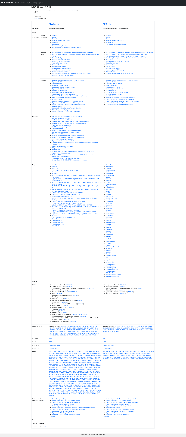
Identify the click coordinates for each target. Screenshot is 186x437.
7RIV (117, 357)
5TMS (87, 380)
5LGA (57, 376)
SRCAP (57, 335)
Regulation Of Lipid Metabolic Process (62, 89)
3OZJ (74, 357)
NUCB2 (150, 328)
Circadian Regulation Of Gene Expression (63, 94)
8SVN (149, 357)
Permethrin (109, 243)
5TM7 (57, 380)
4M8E (66, 361)
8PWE (50, 394)
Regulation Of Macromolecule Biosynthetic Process (120, 406)
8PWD (98, 392)
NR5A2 (146, 328)
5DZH (53, 371)
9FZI (147, 359)
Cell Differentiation (111, 90)
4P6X (88, 361)
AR (75, 326)
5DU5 (64, 367)
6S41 (146, 354)
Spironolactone (110, 175)
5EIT (94, 371)
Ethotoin (108, 193)
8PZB (75, 394)
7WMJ (50, 392)
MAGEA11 (56, 331)
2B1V (53, 354)
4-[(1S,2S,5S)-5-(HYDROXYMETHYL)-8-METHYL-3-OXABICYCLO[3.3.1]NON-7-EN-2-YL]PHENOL (76, 176)
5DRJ (53, 367)
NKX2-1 (66, 331)
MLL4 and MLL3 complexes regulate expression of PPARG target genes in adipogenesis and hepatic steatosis (72, 152)
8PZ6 (62, 394)
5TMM (72, 380)
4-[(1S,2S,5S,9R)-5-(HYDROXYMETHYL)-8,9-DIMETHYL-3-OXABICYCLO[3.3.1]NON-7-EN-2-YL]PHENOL (76, 179)
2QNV (124, 352)
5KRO (50, 376)
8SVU (125, 359)
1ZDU (93, 352)
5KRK (89, 374)
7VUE (79, 390)
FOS (65, 330)
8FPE (145, 357)
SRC (147, 330)
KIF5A (92, 330)
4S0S (148, 352)
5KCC (87, 373)
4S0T (152, 352)
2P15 (77, 354)
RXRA (91, 333)
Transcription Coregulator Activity (61, 59)
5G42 (50, 373)
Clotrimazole (109, 172)
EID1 (85, 328)
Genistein (54, 167)
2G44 (66, 354)
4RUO (50, 364)
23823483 (65, 302)
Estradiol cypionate (57, 222)
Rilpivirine (108, 254)
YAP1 (117, 331)
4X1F (104, 354)
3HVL (131, 352)
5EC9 (80, 371)
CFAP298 (55, 328)
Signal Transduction (111, 85)
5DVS (79, 367)
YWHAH (94, 335)
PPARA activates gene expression (61, 125)
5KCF (98, 373)
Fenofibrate (109, 203)
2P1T (80, 354)
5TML (68, 380)
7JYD (64, 388)
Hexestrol (108, 250)
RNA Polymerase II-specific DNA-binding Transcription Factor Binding (71, 73)
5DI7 (57, 366)
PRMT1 (74, 333)
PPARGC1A (111, 330)
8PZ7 (65, 394)
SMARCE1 (52, 335)
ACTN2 (63, 326)
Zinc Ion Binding (110, 66)
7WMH (99, 390)
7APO (95, 387)
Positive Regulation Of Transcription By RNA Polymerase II (68, 104)
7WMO (63, 392)
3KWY (99, 355)
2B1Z (57, 354)
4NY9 (145, 352)
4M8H (70, 361)
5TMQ (79, 380)
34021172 (75, 295)
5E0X (64, 371)
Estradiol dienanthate (58, 224)
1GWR (54, 352)
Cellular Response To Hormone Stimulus (63, 92)
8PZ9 (72, 394)
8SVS (118, 359)
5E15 (70, 371)
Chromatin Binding (57, 58)
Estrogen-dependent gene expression (62, 146)
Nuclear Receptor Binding (59, 66)
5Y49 (72, 383)
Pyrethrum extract (111, 255)
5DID (60, 366)
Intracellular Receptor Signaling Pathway (117, 92)
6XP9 (104, 355)
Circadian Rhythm (57, 83)
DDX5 (74, 328)
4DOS (50, 359)
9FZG (140, 359)
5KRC (72, 374)
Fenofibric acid (110, 262)
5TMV (98, 380)
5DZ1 (96, 369)
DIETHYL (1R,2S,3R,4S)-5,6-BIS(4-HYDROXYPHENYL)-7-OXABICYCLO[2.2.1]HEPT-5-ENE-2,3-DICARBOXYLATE (76, 207)
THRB (77, 335)
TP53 (81, 335)
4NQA (77, 361)
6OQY (54, 387)
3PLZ (81, 357)
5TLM (60, 378)
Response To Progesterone (59, 90)
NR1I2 (107, 23)
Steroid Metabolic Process (113, 87)
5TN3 (61, 381)
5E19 (74, 371)
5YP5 (75, 383)
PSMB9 (79, 333)
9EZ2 (86, 394)
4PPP (64, 362)
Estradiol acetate (56, 219)
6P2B (143, 354)
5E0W (60, 371)
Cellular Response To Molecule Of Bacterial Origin (120, 104)
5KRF (75, 374)
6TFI (149, 354)
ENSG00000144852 (108, 345)
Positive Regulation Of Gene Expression (117, 89)
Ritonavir (108, 180)
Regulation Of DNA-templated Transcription (64, 82)
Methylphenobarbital (111, 198)
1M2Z (58, 352)
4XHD (115, 354)
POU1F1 (105, 330)
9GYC (96, 394)
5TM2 (90, 378)
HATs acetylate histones (58, 134)
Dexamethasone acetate (112, 276)
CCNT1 (96, 326)
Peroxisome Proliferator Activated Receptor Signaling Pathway (69, 96)
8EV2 (80, 392)
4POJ (50, 362)
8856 (104, 338)
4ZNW (90, 364)
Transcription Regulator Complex (61, 41)
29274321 (140, 288)
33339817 (81, 314)
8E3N (134, 357)
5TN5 (68, 381)
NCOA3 (123, 328)
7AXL (104, 357)
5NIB (83, 376)
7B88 (98, 387)
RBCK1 (122, 330)
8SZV (132, 359)
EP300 (89, 328)
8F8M (84, 392)
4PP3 (53, 362)
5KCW (57, 374)
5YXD (83, 383)
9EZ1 (82, 394)
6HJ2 (132, 354)
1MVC (66, 352)
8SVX (129, 359)
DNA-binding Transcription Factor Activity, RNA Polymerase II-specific (125, 56)
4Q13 (79, 362)
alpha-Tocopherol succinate (113, 273)
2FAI (63, 354)
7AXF (133, 355)
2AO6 (50, 354)
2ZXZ (50, 355)
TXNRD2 (85, 335)
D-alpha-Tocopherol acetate (113, 275)
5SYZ (90, 376)
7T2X (64, 390)
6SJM (72, 387)
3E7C (74, 355)
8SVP (107, 359)
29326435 (66, 299)
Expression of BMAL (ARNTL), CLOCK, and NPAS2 (66, 158)
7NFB (78, 388)
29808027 (83, 316)
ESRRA (51, 330)
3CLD (60, 355)
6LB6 (95, 385)
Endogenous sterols (57, 129)
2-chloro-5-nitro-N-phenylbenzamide (61, 196)
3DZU (64, 355)
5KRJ (85, 374)
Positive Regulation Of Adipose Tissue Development (66, 111)
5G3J (97, 371)
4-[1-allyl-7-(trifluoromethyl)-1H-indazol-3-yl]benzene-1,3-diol (68, 201)
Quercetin (108, 236)
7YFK (120, 357)
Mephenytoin (109, 186)
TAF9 (70, 335)
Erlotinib (108, 182)
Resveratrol (109, 233)
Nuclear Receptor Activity (113, 63)
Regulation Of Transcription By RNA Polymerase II (66, 414)
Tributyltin (54, 215)
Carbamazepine (110, 187)
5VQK (50, 383)
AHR (66, 326)
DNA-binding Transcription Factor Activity (117, 61)
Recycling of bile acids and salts (61, 118)
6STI (75, 387)
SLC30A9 (96, 333)
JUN (89, 330)
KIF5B (96, 330)
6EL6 (53, 385)
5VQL (54, 383)
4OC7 (81, 361)
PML (96, 331)
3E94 (77, 355)
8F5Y (141, 357)
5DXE (57, 369)
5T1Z (93, 376)
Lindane (108, 177)
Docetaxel (108, 224)
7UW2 (71, 390)
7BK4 (53, 388)
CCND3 (92, 326)
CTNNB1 (66, 328)
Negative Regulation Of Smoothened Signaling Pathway (67, 101)
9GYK (53, 395)
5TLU (73, 378)
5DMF (99, 366)
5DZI (57, 371)
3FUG (85, 355)
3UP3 (95, 357)
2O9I (120, 352)
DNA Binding (109, 59)
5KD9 (61, 374)
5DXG (60, 369)
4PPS (68, 362)
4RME (98, 362)
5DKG (81, 366)
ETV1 (59, 330)
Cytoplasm (55, 42)
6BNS (125, 354)
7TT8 (68, 390)
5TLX (80, 378)
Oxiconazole (109, 167)
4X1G (107, 354)
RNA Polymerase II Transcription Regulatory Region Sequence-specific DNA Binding (129, 52)
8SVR (115, 359)
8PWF (54, 394)
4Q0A (75, 362)
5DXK (64, 369)
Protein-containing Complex (59, 46)
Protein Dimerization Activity (60, 72)
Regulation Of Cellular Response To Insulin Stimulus (66, 108)
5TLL (56, 378)
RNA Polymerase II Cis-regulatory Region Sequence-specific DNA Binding (72, 52)
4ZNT (79, 364)
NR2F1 (74, 331)
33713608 (59, 293)
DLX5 (81, 328)
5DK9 (69, 366)
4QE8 (82, 362)
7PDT (96, 388)
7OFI (85, 388)
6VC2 (78, 387)
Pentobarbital (109, 174)
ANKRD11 (71, 326)
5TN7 (74, 381)
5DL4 (88, 366)
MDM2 (109, 328)
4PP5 (57, 362)
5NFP (67, 376)
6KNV (81, 385)
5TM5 (50, 380)
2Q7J (91, 354)
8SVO (104, 359)
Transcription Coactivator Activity (61, 61)
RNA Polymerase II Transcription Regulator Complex (66, 47)
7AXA (114, 355)
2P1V (87, 354)
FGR (146, 326)
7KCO (71, 388)
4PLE (95, 361)
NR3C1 (79, 331)
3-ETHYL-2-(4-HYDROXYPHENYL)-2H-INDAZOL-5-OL (67, 194)
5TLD (97, 376)
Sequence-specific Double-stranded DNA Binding (119, 73)
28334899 (68, 292)
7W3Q (86, 390)
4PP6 (60, 362)
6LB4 (89, 385)
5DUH (75, 367)
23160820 (74, 10)
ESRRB (55, 330)
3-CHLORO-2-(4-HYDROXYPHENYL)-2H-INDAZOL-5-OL (67, 193)
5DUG (72, 367)
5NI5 (74, 376)
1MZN (69, 352)
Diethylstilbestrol (56, 165)
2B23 (60, 354)
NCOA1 (113, 328)
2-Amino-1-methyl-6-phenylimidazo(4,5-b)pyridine (65, 210)
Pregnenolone (109, 234)
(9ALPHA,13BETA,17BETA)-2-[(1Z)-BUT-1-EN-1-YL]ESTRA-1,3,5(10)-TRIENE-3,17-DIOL (75, 186)
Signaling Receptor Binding (59, 63)
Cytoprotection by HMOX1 (59, 148)
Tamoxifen (109, 189)
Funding (34, 3)
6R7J (64, 387)
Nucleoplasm (55, 39)
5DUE (68, 367)
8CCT (124, 357)
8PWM (58, 394)
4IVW (91, 359)
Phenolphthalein (110, 241)
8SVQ (111, 359)
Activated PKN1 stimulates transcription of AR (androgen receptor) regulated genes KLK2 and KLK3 (75, 143)
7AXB (118, 355)
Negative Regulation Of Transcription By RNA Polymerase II (68, 80)
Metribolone (55, 168)
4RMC (90, 362)
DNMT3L (133, 326)
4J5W (138, 352)
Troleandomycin (110, 261)
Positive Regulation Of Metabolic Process (117, 404)
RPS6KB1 (127, 330)
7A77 (85, 387)
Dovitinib (108, 245)
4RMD (94, 362)
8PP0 (94, 392)
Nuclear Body (55, 44)
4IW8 (50, 361)
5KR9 (64, 374)
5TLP (66, 378)
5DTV (61, 367)
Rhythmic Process (57, 106)
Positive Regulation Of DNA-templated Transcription (120, 99)
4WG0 (61, 364)
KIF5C (50, 331)
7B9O (50, 388)
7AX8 (107, 355)
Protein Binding (56, 65)
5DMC (95, 366)
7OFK (88, 388)
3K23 (95, 355)
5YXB (79, 383)
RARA (83, 333)
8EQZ (138, 357)
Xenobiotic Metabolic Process (114, 83)
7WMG (94, 390)
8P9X (91, 392)
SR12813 (108, 238)
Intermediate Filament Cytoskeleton (116, 44)
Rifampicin (109, 205)
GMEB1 (69, 330)
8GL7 (87, 392)
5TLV (76, 378)
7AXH (140, 355)
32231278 (64, 312)
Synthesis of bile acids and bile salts (62, 120)
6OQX (50, 387)
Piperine (108, 259)
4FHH (57, 359)
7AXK (150, 355)
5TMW (50, 381)
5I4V (78, 373)
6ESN (63, 385)
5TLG (53, 378)
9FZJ (150, 359)
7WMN (58, 392)
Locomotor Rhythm (57, 99)
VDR (90, 335)
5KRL (93, 374)
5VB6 (95, 381)
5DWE (86, 367)
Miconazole (109, 208)
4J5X (141, 352)
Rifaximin (108, 219)
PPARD (55, 333)
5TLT (70, 378)
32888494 (61, 309)
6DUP (129, 354)
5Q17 (86, 376)
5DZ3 (50, 371)
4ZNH (72, 364)
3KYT (50, 357)
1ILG (104, 352)
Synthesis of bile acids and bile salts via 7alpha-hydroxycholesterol (70, 122)
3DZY (67, 355)
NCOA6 (127, 328)
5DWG (90, 367)
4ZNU (82, 364)
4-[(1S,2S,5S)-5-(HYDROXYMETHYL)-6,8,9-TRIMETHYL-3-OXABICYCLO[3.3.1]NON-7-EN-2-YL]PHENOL (76, 183)
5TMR (83, 380)
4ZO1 (93, 364)
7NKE (82, 388)
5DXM (68, 369)
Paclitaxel (108, 221)
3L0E (53, 357)
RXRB (136, 330)
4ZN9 (68, 364)
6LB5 (92, 385)
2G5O (70, 354)
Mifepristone (109, 196)
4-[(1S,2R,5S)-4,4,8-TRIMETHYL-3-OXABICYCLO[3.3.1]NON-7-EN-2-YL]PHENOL (74, 214)
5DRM (57, 367)
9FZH (143, 359)
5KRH (79, 374)
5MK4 (64, 376)
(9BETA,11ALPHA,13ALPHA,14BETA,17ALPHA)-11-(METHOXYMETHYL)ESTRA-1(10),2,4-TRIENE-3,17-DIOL (75, 190)
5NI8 (80, 376)
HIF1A (81, 330)
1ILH (107, 352)
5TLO (63, 378)
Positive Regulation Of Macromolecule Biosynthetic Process (123, 399)
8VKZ (79, 394)
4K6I (63, 361)
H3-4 (73, 330)
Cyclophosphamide (111, 184)
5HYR (74, 373)
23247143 (69, 286)
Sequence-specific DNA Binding (115, 70)
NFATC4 (137, 328)
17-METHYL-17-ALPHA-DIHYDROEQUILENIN (65, 170)
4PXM (72, 362)
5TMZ (54, 381)
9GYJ (50, 395)
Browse (22, 3)
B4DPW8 (51, 348)
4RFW (86, 362)
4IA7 (72, 359)
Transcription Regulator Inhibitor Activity (63, 75)
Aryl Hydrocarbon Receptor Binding (61, 68)
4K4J (60, 361)
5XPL (65, 383)
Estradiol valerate (57, 226)
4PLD (91, 361)
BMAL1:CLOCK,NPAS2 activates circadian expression (67, 116)
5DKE (77, 366)
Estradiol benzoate (57, 221)
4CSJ (98, 357)
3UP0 (91, 357)
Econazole (109, 212)
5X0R (121, 354)
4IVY (94, 359)
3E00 (71, 355)
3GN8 (88, 355)
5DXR (79, 369)
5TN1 (57, 381)
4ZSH (97, 364)
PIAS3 (92, 331)
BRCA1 (82, 326)
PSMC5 (117, 330)
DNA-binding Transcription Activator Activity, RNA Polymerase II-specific (126, 58)
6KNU (78, 385)
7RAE (50, 390)
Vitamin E (108, 165)
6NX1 (139, 354)
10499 (50, 338)
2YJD (97, 354)
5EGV (84, 371)
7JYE (67, 388)
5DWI (94, 367)
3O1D (63, 357)
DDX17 (71, 328)
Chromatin (54, 35)
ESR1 (92, 328)
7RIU (114, 357)
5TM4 (97, 378)
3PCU (77, 357)
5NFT (71, 376)
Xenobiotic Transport (111, 96)
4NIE (73, 361)
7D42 (57, 388)
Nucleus (54, 37)
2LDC (74, 354)
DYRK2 (138, 326)
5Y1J (69, 383)
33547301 (87, 314)
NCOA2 (54, 23)
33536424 (73, 321)
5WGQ (58, 383)
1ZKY (97, 352)
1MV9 (62, 352)
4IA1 (63, 359)
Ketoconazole (109, 201)
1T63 (76, 352)
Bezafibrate (109, 226)
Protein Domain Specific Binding (61, 70)
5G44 (56, 373)
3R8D (134, 352)
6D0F (50, 385)
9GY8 (89, 394)
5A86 (118, 354)
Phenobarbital (109, 215)
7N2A (107, 357)
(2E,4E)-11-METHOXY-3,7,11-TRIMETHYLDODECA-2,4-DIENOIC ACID (72, 205)
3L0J (57, 357)
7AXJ (147, 355)
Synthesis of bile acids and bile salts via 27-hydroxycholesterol (69, 123)
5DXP (71, 369)
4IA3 (69, 359)
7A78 (88, 387)
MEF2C (61, 331)
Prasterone (109, 229)
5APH (50, 366)
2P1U (84, 354)
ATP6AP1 (122, 326)
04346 (104, 342)
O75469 (110, 348)
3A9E (57, 355)
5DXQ (75, 369)
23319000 (80, 304)
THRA (74, 335)
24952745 (62, 311)
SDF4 (143, 330)
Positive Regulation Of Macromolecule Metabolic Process (122, 402)
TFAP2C (105, 331)
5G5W (67, 373)
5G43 (53, 373)
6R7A (61, 387)
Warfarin (108, 191)
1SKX (117, 352)
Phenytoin (108, 168)
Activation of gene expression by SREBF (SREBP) (66, 132)
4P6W (84, 361)
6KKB (70, 385)
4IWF (56, 361)
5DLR (91, 366)
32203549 (69, 285)
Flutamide (108, 179)
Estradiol (108, 194)
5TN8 (78, 381)
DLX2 (78, 328)
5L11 (53, 376)
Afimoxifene (109, 240)
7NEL (74, 388)
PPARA (51, 333)
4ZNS (75, 364)
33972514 (80, 300)
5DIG (66, 366)
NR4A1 (83, 331)
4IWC (53, 361)
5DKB (73, 366)
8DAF (73, 392)
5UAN (85, 381)
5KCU (53, 374)
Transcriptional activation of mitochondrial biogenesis (66, 130)
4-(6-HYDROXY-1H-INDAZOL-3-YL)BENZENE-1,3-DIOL (67, 203)
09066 (50, 342)
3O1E (66, 357)
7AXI (143, 355)
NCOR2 (132, 328)
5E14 (67, 371)
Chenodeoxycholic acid (112, 247)
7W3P (83, 390)
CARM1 (87, 326)
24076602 (65, 306)
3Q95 (84, 357)
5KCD (91, 373)
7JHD (60, 388)
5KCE (95, 373)
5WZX (62, 383)
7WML (54, 392)
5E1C (77, 371)
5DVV (82, 367)
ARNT (78, 326)
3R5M (88, 357)
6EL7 (56, 385)
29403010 (75, 314)
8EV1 (77, 392)
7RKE (57, 390)
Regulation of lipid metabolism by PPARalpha (64, 141)
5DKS (84, 366)
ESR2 (96, 328)
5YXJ (86, 383)
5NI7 (77, 376)
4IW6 (97, 359)
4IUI (82, 359)
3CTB (127, 352)
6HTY (136, 354)
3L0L (60, 357)
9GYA (93, 394)
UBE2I (109, 331)
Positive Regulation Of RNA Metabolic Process (65, 406)
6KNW (85, 385)
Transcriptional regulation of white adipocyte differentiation (68, 135)
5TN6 (71, 381)
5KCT (50, 374)
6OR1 (58, 387)
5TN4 (64, 381)
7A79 (91, 387)
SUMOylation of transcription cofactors (63, 139)
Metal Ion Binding (110, 72)
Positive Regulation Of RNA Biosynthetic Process (66, 400)
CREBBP (60, 328)
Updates (40, 3)
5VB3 (88, 381)
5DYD (89, 369)
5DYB (86, 369)
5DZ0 (93, 369)
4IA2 (66, 359)
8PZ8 (68, 394)
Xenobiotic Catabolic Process (114, 94)
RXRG (140, 330)
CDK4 (50, 328)
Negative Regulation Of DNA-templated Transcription (66, 103)
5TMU (94, 380)
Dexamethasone (110, 222)
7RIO (111, 357)
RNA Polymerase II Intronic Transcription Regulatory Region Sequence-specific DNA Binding (75, 55)
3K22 (92, 355)
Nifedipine (108, 210)
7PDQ (92, 388)
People (28, 3)
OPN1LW (87, 331)
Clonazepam (109, 207)
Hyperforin (108, 231)
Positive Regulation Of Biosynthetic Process (118, 400)
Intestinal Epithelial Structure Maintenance (117, 103)
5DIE (63, 366)
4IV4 (87, 359)
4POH (99, 361)
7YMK (66, 392)
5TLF (50, 378)
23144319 (70, 307)
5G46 (63, 373)
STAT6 (62, 335)
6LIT (98, 385)
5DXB (53, 369)
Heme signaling (56, 149)
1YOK (86, 352)
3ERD (81, 355)
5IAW (81, 373)
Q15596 (56, 348)
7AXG (136, 355)
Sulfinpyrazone (110, 214)
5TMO (76, 380)
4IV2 (84, 359)
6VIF (81, 387)
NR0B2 (142, 328)
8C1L (70, 392)
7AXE (129, 355)
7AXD (125, 355)
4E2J (53, 359)
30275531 (64, 290)
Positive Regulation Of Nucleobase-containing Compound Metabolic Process (73, 407)
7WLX (90, 390)
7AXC (122, 355)
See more (52, 416)
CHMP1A (127, 326)
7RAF (54, 390)
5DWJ (98, 367)
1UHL (82, 352)
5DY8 (82, 369)
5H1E (71, 373)
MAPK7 (105, 328)
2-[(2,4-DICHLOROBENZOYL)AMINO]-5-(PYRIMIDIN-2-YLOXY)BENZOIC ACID (74, 212)
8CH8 (131, 357)
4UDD (57, 364)
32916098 (92, 288)
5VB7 (99, 381)
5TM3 (94, 378)
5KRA (68, 374)
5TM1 (87, 378)
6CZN (96, 383)
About (17, 3)
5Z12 (93, 383)
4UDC (54, 364)
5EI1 (91, 371)
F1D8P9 (105, 348)
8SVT (122, 359)
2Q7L (94, 354)
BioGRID (36, 18)
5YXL (90, 383)
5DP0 (50, 367)
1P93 (73, 352)
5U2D (81, 381)
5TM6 (53, 380)
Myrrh (107, 257)
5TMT (91, 380)
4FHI (60, 359)
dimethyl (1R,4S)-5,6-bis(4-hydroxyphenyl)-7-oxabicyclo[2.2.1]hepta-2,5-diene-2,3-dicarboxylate (74, 199)
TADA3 (151, 330)
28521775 (66, 319)
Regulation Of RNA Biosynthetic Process (63, 413)
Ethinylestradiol (110, 200)
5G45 (60, 373)
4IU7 (79, 359)
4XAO (111, 354)
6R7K (68, 387)
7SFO (61, 390)
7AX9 (111, 355)
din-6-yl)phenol (56, 172)
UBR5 (113, 331)
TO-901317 (55, 174)
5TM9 (64, 380)
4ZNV (86, 364)
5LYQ (60, 376)
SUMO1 (66, 335)
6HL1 (67, 385)
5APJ (53, 366)
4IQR (75, 359)
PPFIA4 (70, 333)
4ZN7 (65, 364)
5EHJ (88, 371)
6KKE (74, 385)
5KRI (82, 374)
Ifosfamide (109, 217)
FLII (63, 330)
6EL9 (60, 385)
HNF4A (85, 330)
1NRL (113, 352)
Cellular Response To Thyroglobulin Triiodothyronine (66, 110)
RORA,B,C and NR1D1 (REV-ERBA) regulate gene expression (69, 160)
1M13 (110, 352)
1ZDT (90, 352)
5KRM (97, 374)
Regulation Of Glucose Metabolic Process (63, 87)
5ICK (84, 373)
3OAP (70, 357)
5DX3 (50, 369)
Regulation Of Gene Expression (60, 85)
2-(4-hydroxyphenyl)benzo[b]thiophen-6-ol (63, 217)
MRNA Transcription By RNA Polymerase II (64, 97)
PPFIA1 (65, 333)
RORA (87, 333)
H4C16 (77, 330)
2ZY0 (53, 355)
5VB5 (92, 381)
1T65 (79, 352)
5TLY (83, 378)
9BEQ (136, 359)
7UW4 (75, 390)
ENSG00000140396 (54, 345)
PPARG (60, 333)
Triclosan (108, 252)
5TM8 (61, 380)
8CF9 (127, 357)
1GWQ (50, 352)
